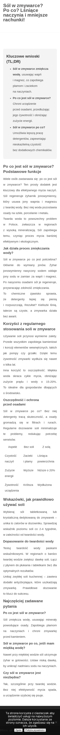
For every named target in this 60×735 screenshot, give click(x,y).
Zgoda (18, 730)
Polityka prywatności (35, 730)
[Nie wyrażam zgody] (56, 722)
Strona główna (13, 38)
